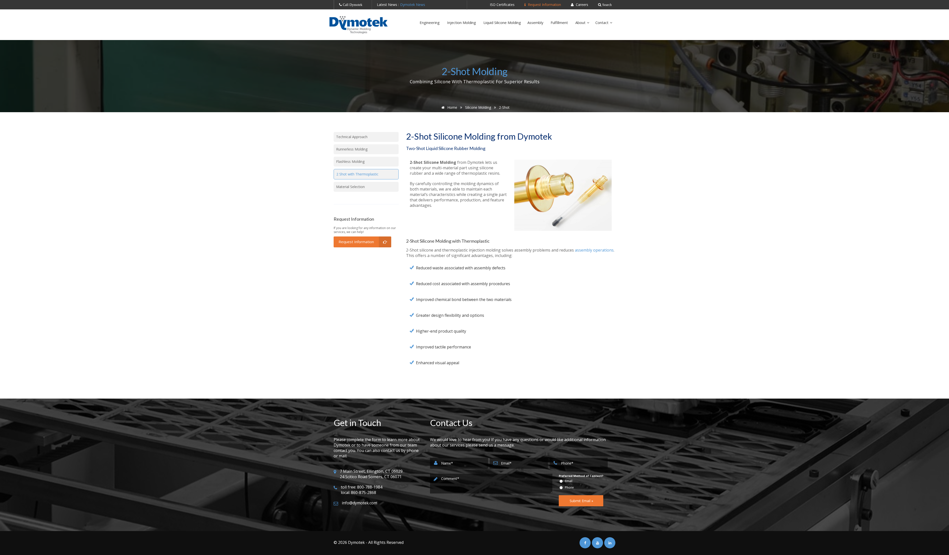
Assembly (535, 22)
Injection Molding (462, 22)
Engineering (430, 22)
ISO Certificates (502, 4)
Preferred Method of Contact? (581, 476)
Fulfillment (560, 22)
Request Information (544, 4)
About (580, 22)
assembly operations (594, 250)
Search (606, 4)
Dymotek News (412, 4)
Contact (602, 22)
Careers (581, 4)
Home (451, 107)
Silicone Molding (478, 107)
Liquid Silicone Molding (502, 22)
